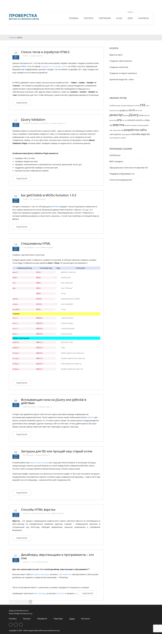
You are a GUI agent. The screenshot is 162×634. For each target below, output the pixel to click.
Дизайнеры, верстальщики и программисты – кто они (57, 556)
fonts (118, 110)
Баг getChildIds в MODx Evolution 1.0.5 (48, 195)
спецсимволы (29, 247)
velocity (139, 120)
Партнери (58, 618)
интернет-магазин (131, 125)
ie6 (24, 455)
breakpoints (130, 105)
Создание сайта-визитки (120, 61)
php (119, 120)
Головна (73, 18)
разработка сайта (135, 130)
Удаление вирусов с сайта (121, 79)
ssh (126, 120)
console (137, 105)
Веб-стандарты (116, 161)
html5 (25, 56)
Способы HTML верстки (38, 509)
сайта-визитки (64, 574)
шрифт (123, 138)
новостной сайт (118, 130)
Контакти (143, 18)
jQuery (36, 123)
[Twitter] (81, 6)
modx (25, 199)
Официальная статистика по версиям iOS (128, 167)
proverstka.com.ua (21, 610)
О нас (119, 18)
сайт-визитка (115, 134)
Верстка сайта (115, 54)
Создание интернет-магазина (123, 73)
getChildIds (55, 206)
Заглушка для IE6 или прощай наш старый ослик (56, 451)
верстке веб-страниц (39, 462)
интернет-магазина (40, 574)
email (111, 110)
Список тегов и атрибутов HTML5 (45, 52)
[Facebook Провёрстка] (75, 6)
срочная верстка (115, 138)
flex (114, 110)
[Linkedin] (86, 6)
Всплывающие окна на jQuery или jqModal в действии (53, 401)
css (76, 593)
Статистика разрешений (120, 179)
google (123, 110)
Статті (72, 618)
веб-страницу (40, 593)
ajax (119, 105)
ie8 (141, 110)
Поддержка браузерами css (122, 173)
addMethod (28, 123)
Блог (130, 18)
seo (123, 120)
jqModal (26, 406)
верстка (26, 513)
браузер (29, 455)
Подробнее (21, 103)
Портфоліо (105, 18)
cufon (147, 105)
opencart (147, 115)
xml (144, 120)
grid (127, 110)
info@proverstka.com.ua (23, 613)
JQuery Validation (33, 119)
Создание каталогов (118, 67)
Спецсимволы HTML (36, 243)
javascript (116, 115)
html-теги (60, 593)
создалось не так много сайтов (54, 66)
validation (44, 123)
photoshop (113, 120)
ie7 (139, 110)
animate (123, 105)
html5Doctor (115, 155)
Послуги (88, 18)
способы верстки (38, 513)
